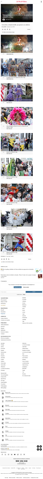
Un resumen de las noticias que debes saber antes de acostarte (14, 397)
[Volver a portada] (21, 1)
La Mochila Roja (25, 363)
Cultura (2, 359)
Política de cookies (19, 477)
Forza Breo (3, 384)
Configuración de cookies (34, 477)
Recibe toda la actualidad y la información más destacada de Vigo (14, 435)
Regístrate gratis (17, 287)
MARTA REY (2, 277)
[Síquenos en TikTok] (18, 454)
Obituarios (3, 366)
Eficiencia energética (5, 338)
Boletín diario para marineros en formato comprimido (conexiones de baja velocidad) (16, 414)
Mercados (24, 368)
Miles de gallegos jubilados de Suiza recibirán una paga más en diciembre (18, 269)
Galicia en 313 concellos (27, 323)
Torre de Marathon (4, 374)
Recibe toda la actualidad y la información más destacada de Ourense (14, 440)
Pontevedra (24, 317)
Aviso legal (6, 477)
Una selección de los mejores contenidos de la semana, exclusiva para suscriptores (16, 401)
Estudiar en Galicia (26, 350)
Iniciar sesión (26, 287)
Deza (23, 308)
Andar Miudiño (4, 382)
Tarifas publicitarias (5, 324)
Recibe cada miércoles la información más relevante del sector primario (15, 410)
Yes (23, 372)
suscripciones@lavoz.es (21, 463)
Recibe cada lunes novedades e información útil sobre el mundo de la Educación (16, 406)
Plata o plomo (25, 355)
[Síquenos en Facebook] (2, 454)
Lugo (23, 314)
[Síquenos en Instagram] (8, 454)
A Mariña (24, 301)
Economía (3, 348)
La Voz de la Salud (26, 344)
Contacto (2, 333)
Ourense (24, 315)
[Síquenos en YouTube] (14, 454)
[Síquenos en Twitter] (5, 454)
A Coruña (24, 299)
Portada (2, 344)
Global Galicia (25, 348)
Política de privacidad (12, 477)
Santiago (24, 319)
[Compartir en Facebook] (7, 29)
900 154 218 (21, 461)
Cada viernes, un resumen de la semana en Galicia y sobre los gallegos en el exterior (16, 419)
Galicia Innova (25, 364)
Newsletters (3, 311)
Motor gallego (3, 387)
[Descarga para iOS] (38, 446)
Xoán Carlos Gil (8, 19)
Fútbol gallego (4, 385)
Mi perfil (2, 310)
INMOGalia (3, 330)
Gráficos (2, 361)
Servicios (3, 326)
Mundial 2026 (3, 373)
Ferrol (23, 310)
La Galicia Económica (5, 368)
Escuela (24, 373)
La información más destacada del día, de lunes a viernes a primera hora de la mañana (17, 393)
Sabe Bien (24, 346)
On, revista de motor (26, 375)
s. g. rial (2, 270)
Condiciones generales (26, 477)
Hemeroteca (3, 303)
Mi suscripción (4, 299)
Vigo (23, 321)
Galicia (2, 346)
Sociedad (3, 357)
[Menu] (1, 1)
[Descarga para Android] (41, 446)
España (2, 350)
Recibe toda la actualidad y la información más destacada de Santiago (14, 431)
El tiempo (3, 370)
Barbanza (24, 304)
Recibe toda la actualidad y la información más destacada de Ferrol (14, 427)
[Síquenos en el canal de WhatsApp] (21, 454)
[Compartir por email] (5, 29)
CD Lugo (2, 380)
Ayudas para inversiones (6, 339)
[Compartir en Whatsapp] (3, 29)
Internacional (3, 352)
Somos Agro (3, 363)
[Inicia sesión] (41, 2)
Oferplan (2, 328)
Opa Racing (3, 378)
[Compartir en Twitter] (10, 29)
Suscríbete (3, 305)
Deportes (3, 355)
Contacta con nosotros (5, 320)
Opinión (2, 353)
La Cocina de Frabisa (26, 352)
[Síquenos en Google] (24, 454)
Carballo (24, 306)
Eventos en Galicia (4, 331)
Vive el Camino (25, 361)
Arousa (23, 303)
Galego (24, 294)
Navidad (12, 256)
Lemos (23, 312)
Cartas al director (4, 318)
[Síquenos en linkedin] (11, 454)
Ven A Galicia (25, 357)
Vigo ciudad (8, 256)
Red (23, 353)
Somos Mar (3, 364)
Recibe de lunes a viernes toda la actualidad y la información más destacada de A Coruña (17, 423)
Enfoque (24, 359)
